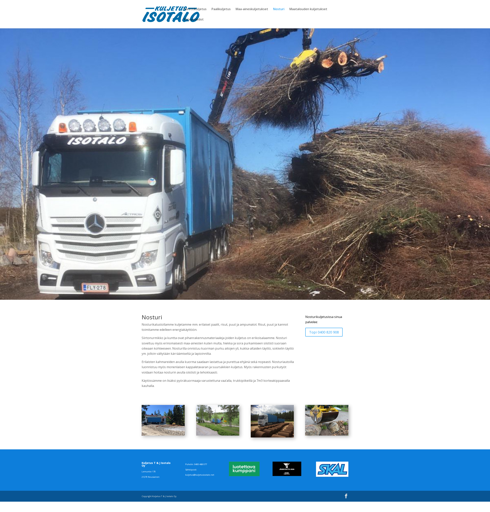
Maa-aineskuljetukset (252, 9)
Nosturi (278, 9)
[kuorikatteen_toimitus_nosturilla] (163, 434)
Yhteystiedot (194, 19)
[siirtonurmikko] (272, 436)
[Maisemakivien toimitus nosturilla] (326, 434)
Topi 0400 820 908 (324, 332)
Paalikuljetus (221, 9)
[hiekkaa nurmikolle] (217, 434)
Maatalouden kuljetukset (308, 9)
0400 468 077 (200, 464)
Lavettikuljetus (195, 9)
